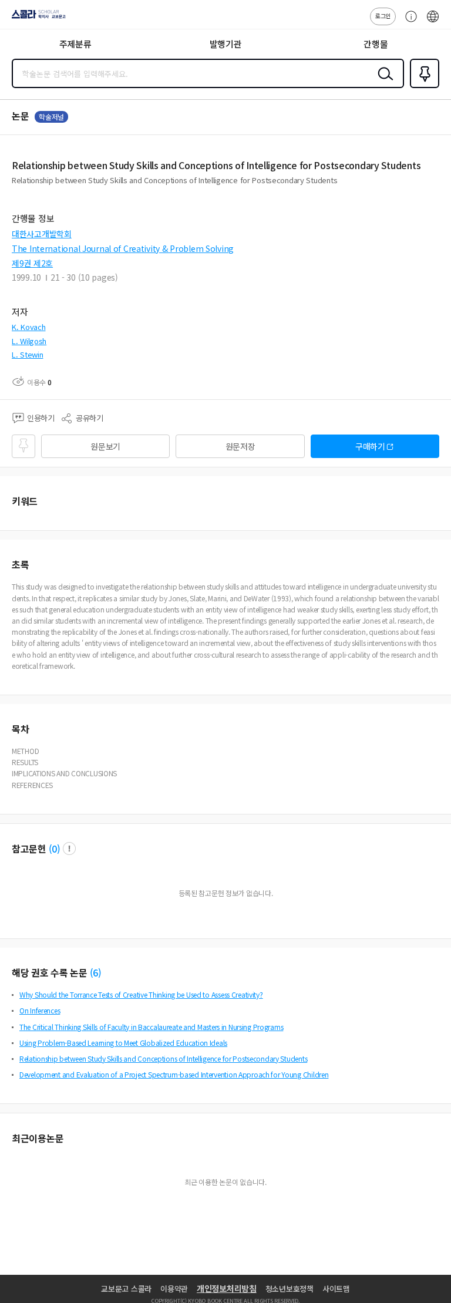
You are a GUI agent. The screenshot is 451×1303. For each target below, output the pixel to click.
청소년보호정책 (289, 1288)
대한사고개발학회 (42, 234)
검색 (383, 82)
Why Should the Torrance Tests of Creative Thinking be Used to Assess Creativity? (141, 994)
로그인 (383, 15)
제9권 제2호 (32, 263)
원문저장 (240, 446)
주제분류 (75, 44)
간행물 (376, 44)
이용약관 (174, 1288)
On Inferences (39, 1010)
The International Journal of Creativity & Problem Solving (123, 248)
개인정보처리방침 (227, 1288)
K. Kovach (28, 326)
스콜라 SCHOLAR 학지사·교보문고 (36, 18)
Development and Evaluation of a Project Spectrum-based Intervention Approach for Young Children (173, 1074)
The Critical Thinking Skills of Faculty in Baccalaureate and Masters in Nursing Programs (151, 1027)
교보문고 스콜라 (126, 1288)
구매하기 (370, 446)
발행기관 (226, 44)
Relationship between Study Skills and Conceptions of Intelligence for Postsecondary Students (163, 1058)
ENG (432, 22)
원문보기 (105, 446)
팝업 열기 (69, 848)
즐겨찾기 (422, 87)
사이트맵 (336, 1288)
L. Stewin (27, 354)
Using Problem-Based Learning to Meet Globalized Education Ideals (123, 1043)
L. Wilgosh (29, 340)
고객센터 (408, 22)
